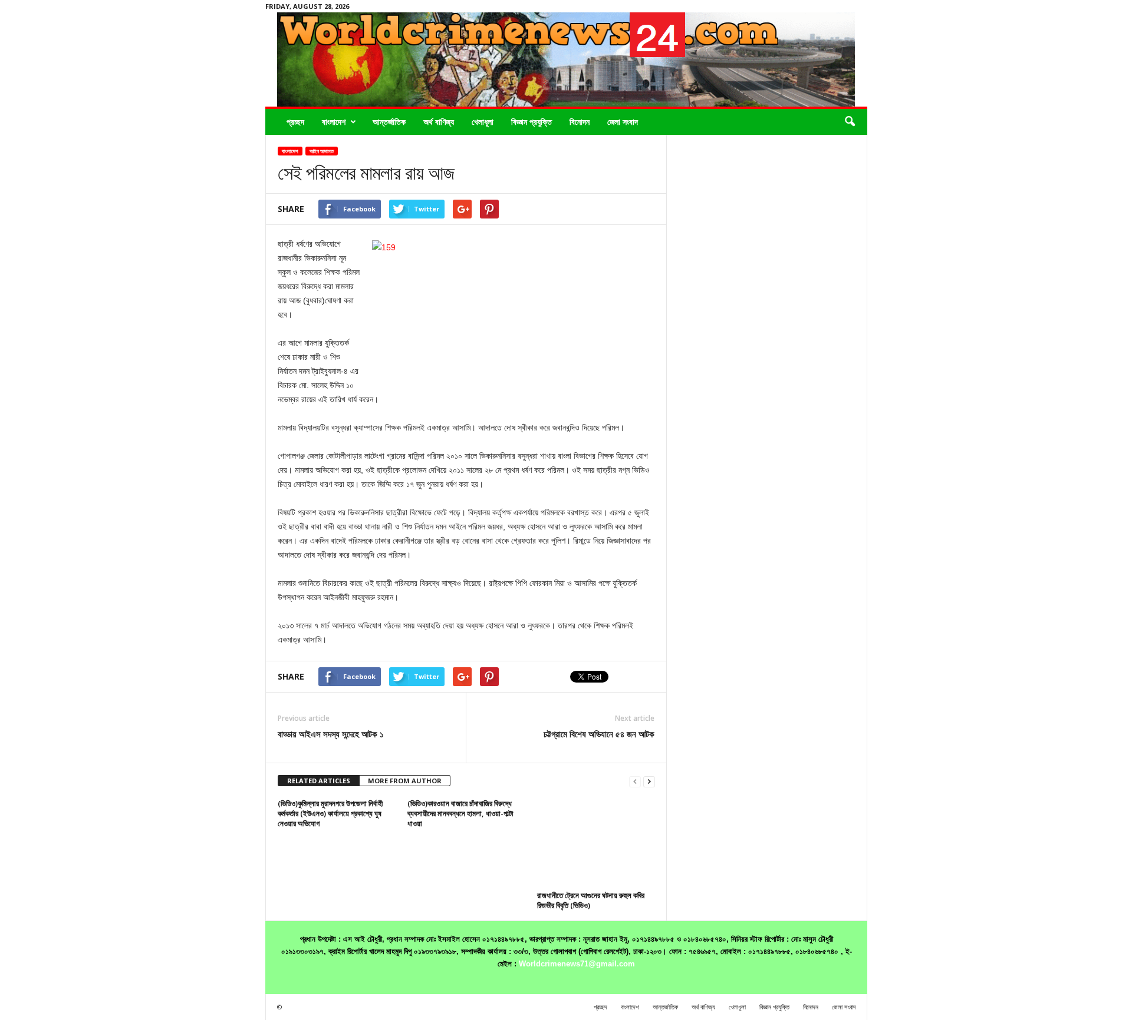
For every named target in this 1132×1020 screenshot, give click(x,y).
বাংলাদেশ (333, 121)
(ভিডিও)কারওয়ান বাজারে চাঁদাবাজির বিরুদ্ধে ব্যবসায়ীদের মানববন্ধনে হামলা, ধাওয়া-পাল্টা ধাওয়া (460, 813)
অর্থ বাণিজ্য (438, 121)
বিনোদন (580, 121)
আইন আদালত (322, 151)
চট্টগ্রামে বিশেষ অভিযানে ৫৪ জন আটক (599, 734)
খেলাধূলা (482, 121)
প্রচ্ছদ (295, 121)
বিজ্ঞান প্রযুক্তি (531, 121)
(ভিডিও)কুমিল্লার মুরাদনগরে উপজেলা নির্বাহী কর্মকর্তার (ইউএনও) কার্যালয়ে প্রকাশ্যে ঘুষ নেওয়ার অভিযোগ (330, 813)
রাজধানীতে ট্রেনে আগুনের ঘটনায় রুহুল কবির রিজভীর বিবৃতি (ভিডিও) (590, 900)
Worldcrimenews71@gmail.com (577, 963)
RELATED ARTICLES (318, 780)
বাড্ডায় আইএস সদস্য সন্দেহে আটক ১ (331, 734)
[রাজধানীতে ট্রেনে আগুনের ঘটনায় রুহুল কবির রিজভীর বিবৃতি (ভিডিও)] (596, 843)
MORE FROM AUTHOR (405, 780)
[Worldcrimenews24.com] (566, 59)
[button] (850, 122)
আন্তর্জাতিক (389, 121)
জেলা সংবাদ (622, 121)
